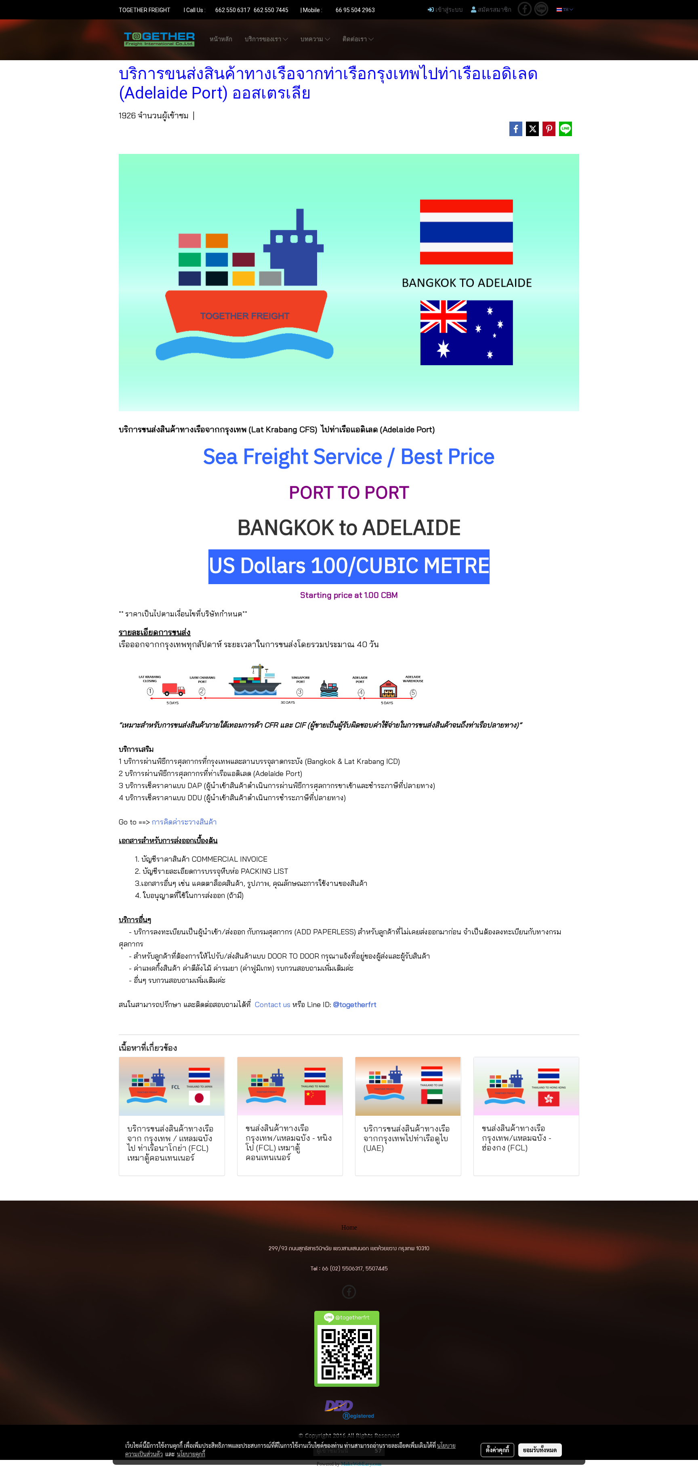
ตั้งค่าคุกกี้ (497, 1449)
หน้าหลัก (221, 39)
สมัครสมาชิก (493, 9)
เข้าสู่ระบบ (448, 9)
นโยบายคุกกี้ (191, 1453)
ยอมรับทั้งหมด (540, 1449)
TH (566, 9)
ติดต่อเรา (355, 39)
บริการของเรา (264, 39)
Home (349, 1227)
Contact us (272, 1004)
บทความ (313, 39)
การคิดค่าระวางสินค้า (184, 822)
